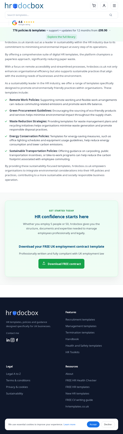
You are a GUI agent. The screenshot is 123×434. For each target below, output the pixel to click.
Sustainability (14, 393)
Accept (93, 424)
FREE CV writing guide (79, 400)
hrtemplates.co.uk (77, 406)
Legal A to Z (13, 374)
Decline (108, 424)
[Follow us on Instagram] (13, 341)
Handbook (72, 339)
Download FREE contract (64, 264)
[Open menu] (114, 5)
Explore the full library (61, 37)
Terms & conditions (18, 380)
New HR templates (77, 393)
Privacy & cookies (17, 387)
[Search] (111, 15)
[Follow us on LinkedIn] (8, 341)
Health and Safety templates (84, 345)
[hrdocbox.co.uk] (46, 6)
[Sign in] (104, 5)
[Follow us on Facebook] (17, 341)
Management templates (81, 326)
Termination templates (80, 332)
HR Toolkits (72, 352)
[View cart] (94, 5)
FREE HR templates (78, 387)
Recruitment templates (80, 319)
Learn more (69, 424)
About (69, 374)
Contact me (12, 333)
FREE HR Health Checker (81, 380)
